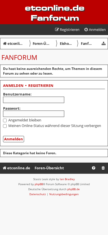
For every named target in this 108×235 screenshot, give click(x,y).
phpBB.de (73, 189)
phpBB (39, 184)
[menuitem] (95, 29)
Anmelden (13, 86)
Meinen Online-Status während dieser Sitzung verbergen (54, 125)
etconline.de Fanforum (54, 13)
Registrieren (40, 86)
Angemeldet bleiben (24, 120)
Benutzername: (17, 94)
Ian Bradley (67, 179)
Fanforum (19, 57)
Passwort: (11, 108)
